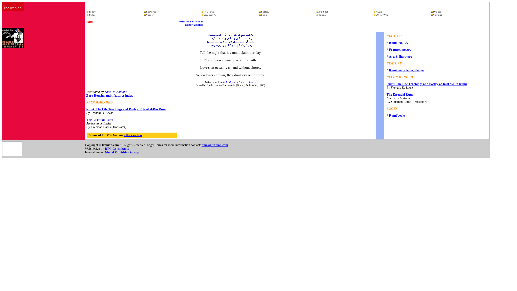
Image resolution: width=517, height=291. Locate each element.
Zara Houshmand (115, 92)
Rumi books (397, 115)
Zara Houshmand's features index (109, 95)
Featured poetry (400, 49)
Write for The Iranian (190, 21)
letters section (133, 135)
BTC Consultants (117, 148)
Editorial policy (194, 24)
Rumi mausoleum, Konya (406, 70)
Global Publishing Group (122, 152)
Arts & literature (400, 56)
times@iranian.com (215, 145)
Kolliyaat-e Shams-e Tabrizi (241, 81)
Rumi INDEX (398, 42)
